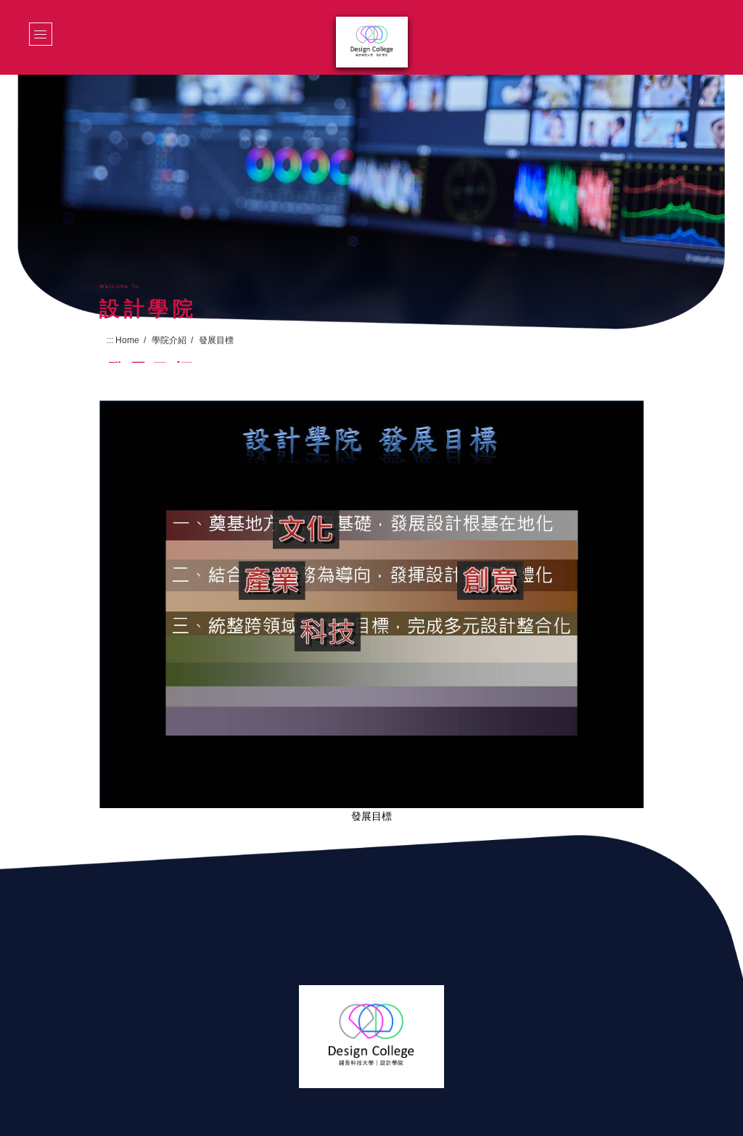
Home (127, 340)
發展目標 (371, 816)
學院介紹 (169, 340)
